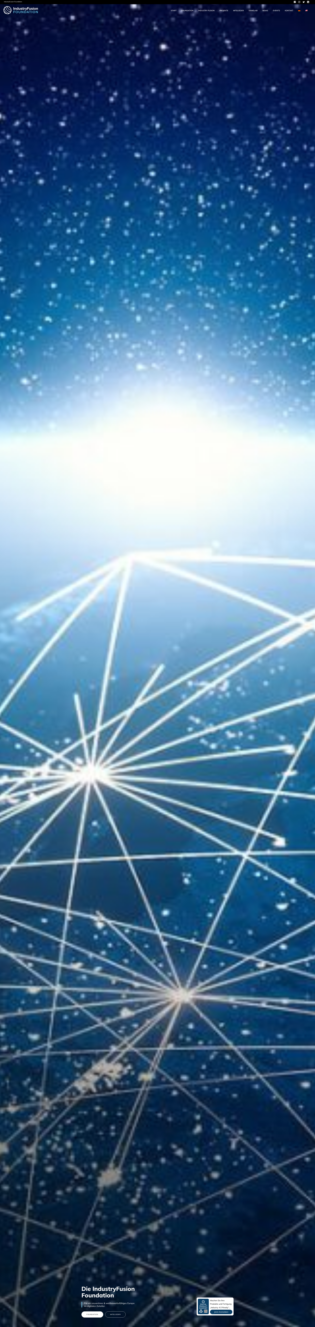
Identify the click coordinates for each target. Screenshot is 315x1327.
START (174, 10)
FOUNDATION (187, 10)
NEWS (265, 10)
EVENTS (276, 10)
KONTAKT (289, 10)
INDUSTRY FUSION (206, 10)
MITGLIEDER (238, 10)
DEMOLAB (253, 10)
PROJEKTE (224, 10)
